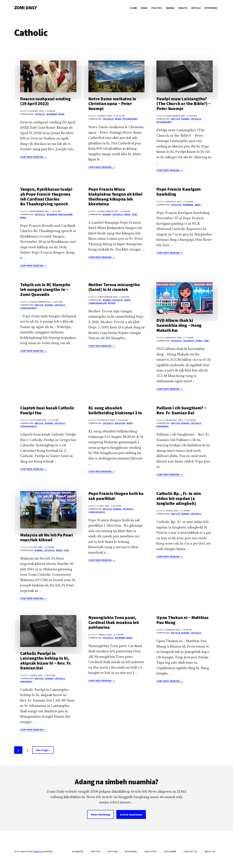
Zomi (134, 214)
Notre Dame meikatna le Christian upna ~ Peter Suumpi (112, 103)
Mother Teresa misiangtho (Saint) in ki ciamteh (114, 287)
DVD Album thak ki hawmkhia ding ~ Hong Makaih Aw (179, 325)
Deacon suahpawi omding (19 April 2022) (45, 101)
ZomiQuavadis (28, 308)
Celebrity (189, 340)
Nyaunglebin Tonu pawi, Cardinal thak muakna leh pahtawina (113, 622)
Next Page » (43, 751)
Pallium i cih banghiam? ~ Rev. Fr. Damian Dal (181, 410)
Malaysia (120, 423)
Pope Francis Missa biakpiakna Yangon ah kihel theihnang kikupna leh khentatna (115, 196)
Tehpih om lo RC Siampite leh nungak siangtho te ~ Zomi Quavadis (45, 289)
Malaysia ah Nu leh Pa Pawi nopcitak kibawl (46, 537)
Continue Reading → (33, 157)
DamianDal (162, 426)
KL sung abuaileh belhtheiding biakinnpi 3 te (115, 410)
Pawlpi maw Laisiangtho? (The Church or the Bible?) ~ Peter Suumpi (183, 103)
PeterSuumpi (130, 119)
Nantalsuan (65, 214)
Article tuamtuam (131, 814)
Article (175, 119)
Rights (38, 851)
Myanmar (52, 114)
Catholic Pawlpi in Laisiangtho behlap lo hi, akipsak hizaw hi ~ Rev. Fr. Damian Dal (45, 660)
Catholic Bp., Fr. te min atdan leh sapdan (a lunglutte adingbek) (178, 498)
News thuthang (100, 814)
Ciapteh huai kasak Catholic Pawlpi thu (47, 410)
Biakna (185, 119)
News (61, 114)
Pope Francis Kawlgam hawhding (178, 191)
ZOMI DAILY (25, 7)
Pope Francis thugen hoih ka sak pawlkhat (115, 496)
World (112, 303)
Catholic (40, 114)
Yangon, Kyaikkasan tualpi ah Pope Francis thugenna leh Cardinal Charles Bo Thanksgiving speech (46, 196)
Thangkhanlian (97, 303)
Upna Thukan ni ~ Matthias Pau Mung (182, 620)
